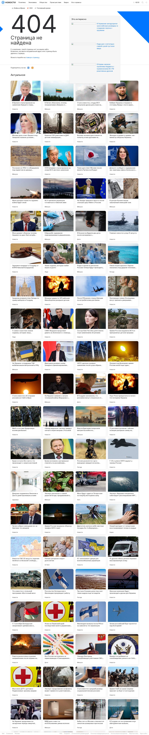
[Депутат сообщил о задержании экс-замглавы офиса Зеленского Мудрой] (123, 161)
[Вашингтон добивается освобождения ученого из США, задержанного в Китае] (123, 649)
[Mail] (3, 2)
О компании (9, 733)
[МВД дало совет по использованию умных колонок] (58, 714)
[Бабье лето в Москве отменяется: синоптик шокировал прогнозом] (91, 714)
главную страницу (32, 57)
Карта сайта (143, 733)
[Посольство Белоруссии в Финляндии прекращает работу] (58, 584)
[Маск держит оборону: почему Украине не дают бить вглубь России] (26, 226)
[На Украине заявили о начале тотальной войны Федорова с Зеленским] (58, 389)
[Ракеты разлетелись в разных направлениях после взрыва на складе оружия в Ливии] (26, 649)
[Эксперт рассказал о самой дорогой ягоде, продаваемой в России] (58, 486)
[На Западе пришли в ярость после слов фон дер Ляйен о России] (91, 193)
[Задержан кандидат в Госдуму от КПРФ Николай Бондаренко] (26, 258)
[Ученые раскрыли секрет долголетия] (58, 551)
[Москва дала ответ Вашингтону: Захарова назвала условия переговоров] (26, 128)
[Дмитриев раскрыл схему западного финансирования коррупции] (58, 356)
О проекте (67, 733)
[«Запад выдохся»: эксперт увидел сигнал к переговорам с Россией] (58, 421)
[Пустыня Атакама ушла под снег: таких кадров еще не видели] (91, 584)
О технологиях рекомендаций (80, 733)
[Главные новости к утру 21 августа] (123, 226)
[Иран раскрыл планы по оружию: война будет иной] (26, 193)
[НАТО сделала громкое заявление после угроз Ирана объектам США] (91, 356)
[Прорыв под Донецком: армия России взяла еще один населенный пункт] (123, 356)
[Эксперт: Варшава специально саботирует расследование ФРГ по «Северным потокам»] (123, 486)
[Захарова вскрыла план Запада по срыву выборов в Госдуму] (26, 291)
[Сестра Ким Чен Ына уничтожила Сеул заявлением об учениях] (91, 324)
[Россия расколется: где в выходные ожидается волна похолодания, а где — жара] (91, 454)
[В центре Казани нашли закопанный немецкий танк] (123, 193)
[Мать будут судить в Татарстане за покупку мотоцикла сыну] (91, 486)
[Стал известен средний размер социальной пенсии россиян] (91, 682)
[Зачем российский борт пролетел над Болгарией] (123, 617)
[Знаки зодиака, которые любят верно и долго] (58, 258)
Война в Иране (19, 8)
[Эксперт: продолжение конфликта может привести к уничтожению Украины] (58, 682)
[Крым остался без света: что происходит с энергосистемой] (26, 454)
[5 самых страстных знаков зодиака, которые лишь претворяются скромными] (26, 324)
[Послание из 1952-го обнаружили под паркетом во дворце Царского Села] (26, 161)
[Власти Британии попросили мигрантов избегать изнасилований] (91, 421)
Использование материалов (119, 733)
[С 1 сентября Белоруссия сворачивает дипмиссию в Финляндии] (26, 617)
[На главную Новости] (10, 2)
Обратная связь (133, 733)
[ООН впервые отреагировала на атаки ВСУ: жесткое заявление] (58, 161)
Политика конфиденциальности (100, 733)
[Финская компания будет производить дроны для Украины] (123, 584)
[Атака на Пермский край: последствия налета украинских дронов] (58, 617)
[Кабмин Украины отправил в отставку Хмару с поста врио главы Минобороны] (123, 96)
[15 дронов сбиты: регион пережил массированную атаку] (123, 551)
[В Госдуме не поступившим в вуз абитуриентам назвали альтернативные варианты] (123, 714)
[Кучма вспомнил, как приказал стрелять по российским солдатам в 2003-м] (58, 454)
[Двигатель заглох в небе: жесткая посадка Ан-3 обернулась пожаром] (91, 519)
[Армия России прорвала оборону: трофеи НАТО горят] (58, 519)
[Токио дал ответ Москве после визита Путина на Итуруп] (91, 161)
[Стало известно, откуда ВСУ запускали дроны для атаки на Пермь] (91, 96)
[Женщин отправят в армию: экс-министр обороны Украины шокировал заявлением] (123, 128)
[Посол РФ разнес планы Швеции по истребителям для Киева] (91, 291)
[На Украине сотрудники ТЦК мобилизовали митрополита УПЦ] (26, 356)
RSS (61, 733)
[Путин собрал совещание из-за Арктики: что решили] (26, 519)
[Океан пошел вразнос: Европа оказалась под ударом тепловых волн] (123, 258)
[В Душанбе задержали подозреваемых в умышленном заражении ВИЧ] (58, 226)
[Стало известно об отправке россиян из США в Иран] (26, 389)
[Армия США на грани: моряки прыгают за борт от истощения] (123, 682)
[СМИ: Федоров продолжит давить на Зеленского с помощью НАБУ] (58, 324)
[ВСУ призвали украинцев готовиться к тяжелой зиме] (58, 193)
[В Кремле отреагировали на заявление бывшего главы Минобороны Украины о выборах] (26, 96)
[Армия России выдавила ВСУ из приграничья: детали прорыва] (123, 324)
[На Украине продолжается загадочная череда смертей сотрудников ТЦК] (26, 714)
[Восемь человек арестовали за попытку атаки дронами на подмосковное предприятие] (91, 128)
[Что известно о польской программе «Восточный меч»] (26, 584)
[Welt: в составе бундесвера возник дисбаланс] (26, 421)
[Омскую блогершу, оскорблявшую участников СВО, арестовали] (91, 649)
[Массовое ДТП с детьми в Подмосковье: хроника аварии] (26, 682)
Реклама (17, 733)
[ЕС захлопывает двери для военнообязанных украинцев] (91, 551)
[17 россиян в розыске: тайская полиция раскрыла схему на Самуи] (123, 421)
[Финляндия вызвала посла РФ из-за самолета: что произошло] (91, 617)
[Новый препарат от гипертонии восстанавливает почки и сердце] (123, 519)
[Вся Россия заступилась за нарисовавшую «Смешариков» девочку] (58, 649)
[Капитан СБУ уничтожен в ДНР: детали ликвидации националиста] (58, 128)
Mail (3, 733)
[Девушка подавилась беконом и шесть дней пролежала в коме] (26, 486)
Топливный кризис (44, 8)
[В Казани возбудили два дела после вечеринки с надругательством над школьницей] (91, 226)
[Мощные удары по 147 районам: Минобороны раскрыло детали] (58, 291)
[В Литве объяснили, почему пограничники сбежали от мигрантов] (58, 96)
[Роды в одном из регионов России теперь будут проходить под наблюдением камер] (91, 258)
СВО (31, 8)
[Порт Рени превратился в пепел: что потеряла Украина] (123, 389)
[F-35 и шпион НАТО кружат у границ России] (123, 454)
